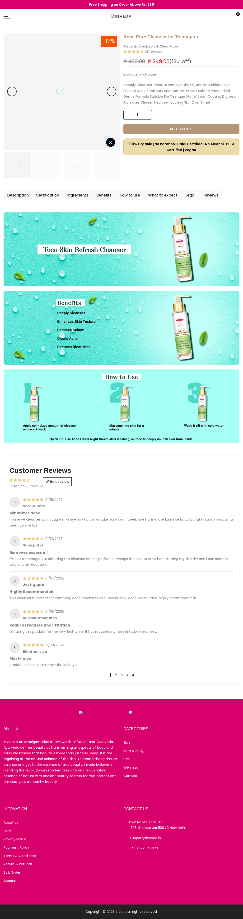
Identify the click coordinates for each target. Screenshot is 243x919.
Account (11, 880)
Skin (126, 742)
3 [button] (122, 675)
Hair (126, 759)
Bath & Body (133, 750)
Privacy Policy (15, 839)
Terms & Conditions (20, 855)
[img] (33, 499)
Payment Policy (16, 847)
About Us (11, 822)
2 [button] (116, 675)
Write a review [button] (57, 481)
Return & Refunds (18, 864)
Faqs (7, 830)
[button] (134, 51)
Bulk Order (12, 872)
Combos (130, 775)
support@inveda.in (145, 838)
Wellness (130, 767)
